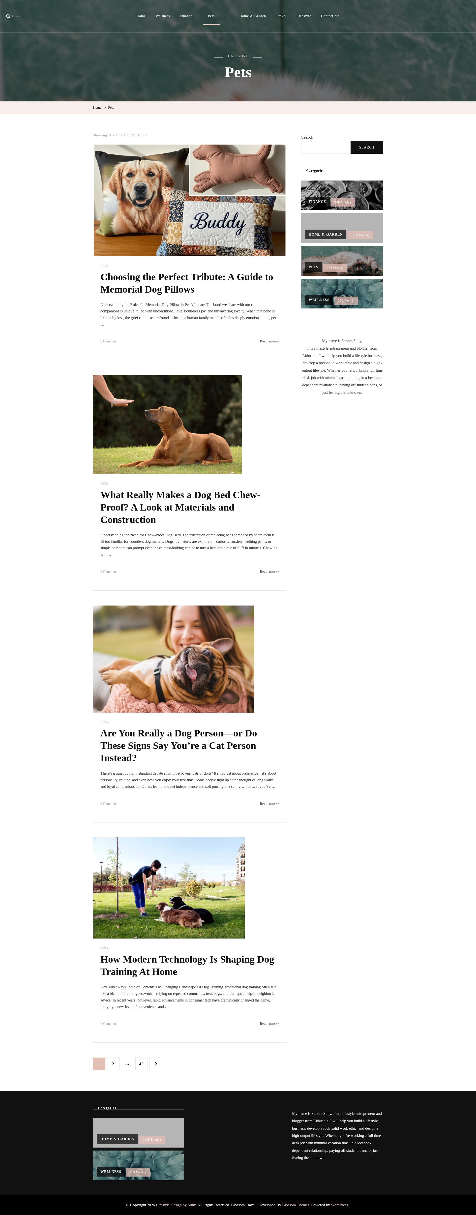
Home (141, 16)
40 (143, 1064)
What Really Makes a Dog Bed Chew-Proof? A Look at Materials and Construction (180, 507)
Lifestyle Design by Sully (176, 1205)
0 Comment (108, 342)
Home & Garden (252, 16)
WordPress (339, 1205)
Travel (281, 16)
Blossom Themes (295, 1205)
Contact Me (330, 16)
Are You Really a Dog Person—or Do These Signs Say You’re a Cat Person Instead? (178, 745)
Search (307, 137)
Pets (211, 16)
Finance (186, 16)
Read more (268, 341)
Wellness (163, 16)
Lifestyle (304, 16)
